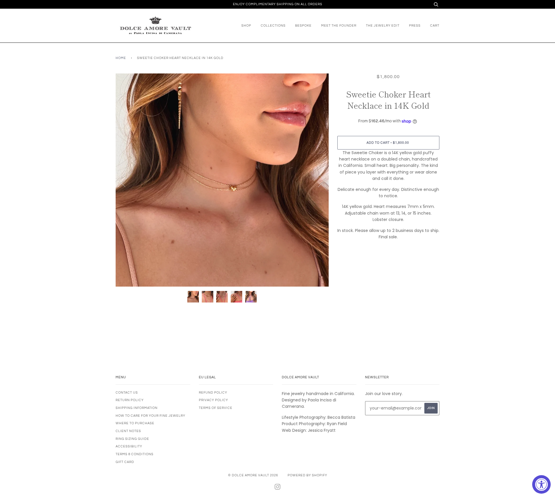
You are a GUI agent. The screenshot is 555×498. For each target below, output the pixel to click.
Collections (273, 25)
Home (121, 58)
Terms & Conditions (134, 454)
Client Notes (128, 431)
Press (415, 25)
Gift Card (125, 462)
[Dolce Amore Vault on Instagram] (278, 488)
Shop (246, 25)
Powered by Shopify (307, 475)
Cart (434, 25)
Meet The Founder (338, 25)
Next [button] (318, 180)
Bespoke (303, 25)
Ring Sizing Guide (132, 438)
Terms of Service (215, 408)
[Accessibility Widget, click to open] (541, 484)
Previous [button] (125, 180)
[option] (222, 180)
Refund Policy (213, 392)
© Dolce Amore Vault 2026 (253, 475)
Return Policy (130, 400)
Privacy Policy (213, 400)
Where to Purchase (135, 423)
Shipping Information (137, 408)
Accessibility (129, 446)
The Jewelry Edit (382, 25)
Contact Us (127, 392)
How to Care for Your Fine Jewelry (150, 415)
